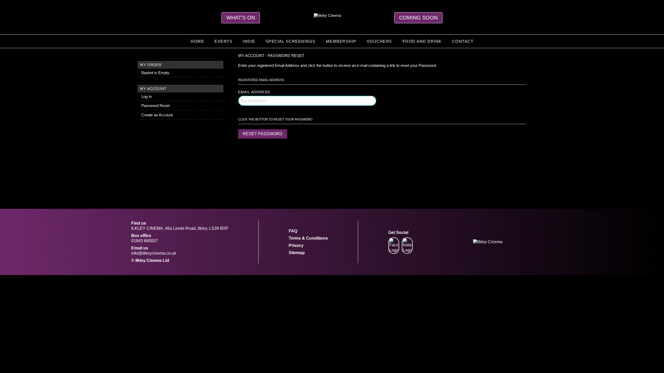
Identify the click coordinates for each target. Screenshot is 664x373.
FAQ (293, 231)
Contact (463, 41)
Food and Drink (422, 41)
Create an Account (157, 115)
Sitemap (297, 252)
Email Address (254, 92)
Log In (146, 96)
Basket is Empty (155, 72)
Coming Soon (418, 17)
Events (223, 41)
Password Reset (155, 105)
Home (197, 41)
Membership (341, 41)
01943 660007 (144, 241)
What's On (240, 17)
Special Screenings (291, 41)
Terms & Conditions (308, 238)
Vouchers (379, 41)
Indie (249, 41)
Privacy (296, 245)
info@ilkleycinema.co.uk (153, 253)
